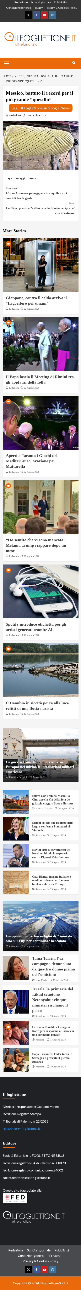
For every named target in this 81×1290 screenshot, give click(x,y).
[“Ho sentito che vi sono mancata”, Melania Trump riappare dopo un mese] (41, 507)
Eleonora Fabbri (17, 777)
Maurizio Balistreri (44, 808)
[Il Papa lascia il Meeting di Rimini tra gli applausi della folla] (41, 344)
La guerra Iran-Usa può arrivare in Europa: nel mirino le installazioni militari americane (40, 767)
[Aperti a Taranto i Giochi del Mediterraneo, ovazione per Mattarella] (41, 423)
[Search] (73, 63)
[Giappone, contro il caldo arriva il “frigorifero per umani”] (41, 265)
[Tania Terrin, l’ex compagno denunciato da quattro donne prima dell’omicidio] (16, 968)
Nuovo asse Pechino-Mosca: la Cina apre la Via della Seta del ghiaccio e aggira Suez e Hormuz (52, 799)
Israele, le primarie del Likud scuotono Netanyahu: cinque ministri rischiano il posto (52, 1000)
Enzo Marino (42, 980)
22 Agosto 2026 (31, 309)
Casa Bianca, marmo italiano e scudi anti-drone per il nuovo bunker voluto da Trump (51, 880)
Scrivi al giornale (41, 2)
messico (33, 178)
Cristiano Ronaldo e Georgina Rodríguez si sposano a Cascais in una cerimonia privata (53, 1031)
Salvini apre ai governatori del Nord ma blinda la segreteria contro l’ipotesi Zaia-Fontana (51, 853)
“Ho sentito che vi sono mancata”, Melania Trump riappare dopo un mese (36, 545)
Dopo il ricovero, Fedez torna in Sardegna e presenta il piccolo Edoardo (52, 1058)
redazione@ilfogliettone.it (21, 1128)
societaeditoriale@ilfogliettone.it (26, 1178)
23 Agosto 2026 (58, 862)
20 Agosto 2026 (37, 777)
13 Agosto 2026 (58, 1039)
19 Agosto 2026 (61, 980)
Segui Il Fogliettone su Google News (40, 108)
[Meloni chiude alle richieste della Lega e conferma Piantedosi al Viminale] (16, 829)
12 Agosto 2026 (31, 635)
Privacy (38, 7)
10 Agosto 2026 (58, 1066)
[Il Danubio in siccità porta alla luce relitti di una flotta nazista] (41, 670)
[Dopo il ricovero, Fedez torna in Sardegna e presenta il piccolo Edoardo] (16, 1060)
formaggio (20, 178)
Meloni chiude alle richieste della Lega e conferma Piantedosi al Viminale (52, 826)
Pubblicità (60, 2)
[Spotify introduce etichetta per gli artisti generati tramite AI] (41, 591)
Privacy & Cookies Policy (61, 7)
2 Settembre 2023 (36, 115)
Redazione (21, 2)
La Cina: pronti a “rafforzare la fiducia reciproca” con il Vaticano (40, 208)
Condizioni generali (18, 7)
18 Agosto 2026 (58, 1016)
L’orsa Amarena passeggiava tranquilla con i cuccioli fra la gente (36, 193)
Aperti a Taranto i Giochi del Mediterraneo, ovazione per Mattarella (32, 461)
